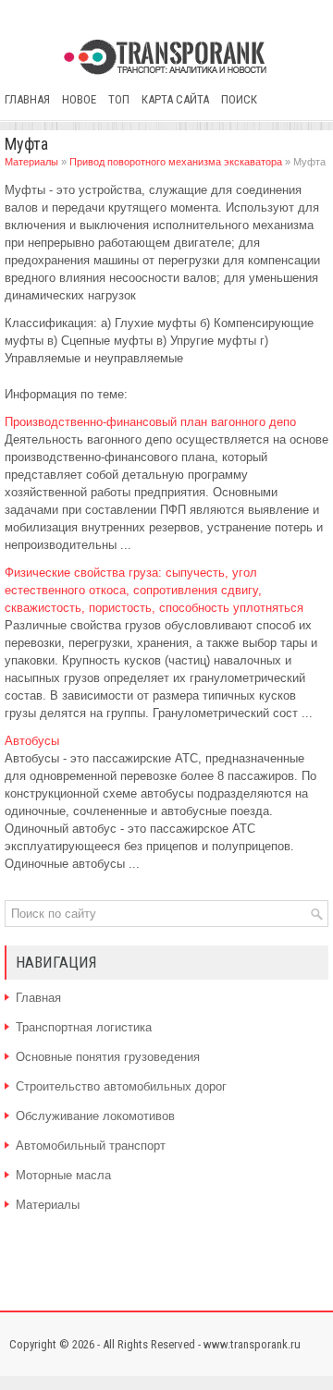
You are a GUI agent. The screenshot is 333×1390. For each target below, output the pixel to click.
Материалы (31, 161)
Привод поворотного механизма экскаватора (175, 161)
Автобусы (32, 741)
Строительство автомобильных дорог (121, 1086)
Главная (27, 99)
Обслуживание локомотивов (95, 1116)
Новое (79, 99)
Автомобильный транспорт (91, 1145)
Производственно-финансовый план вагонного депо (150, 422)
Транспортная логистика (84, 1027)
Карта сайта (175, 99)
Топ (119, 99)
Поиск (239, 99)
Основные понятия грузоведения (108, 1057)
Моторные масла (63, 1175)
